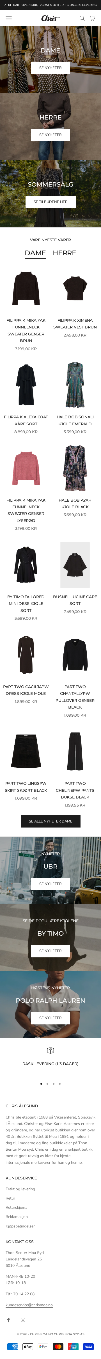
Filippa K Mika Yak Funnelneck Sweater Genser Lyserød (25, 510)
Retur (10, 1198)
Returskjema (16, 1207)
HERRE (64, 253)
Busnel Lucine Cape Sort (75, 600)
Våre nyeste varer (50, 239)
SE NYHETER (50, 67)
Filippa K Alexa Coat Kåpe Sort (26, 420)
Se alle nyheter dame (50, 821)
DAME (35, 253)
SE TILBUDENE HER (51, 201)
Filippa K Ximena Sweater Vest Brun (75, 324)
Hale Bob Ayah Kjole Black (75, 503)
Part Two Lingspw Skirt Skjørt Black (26, 787)
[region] (50, 1060)
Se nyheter (50, 883)
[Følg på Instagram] (23, 1320)
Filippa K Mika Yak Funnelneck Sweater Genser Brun (25, 330)
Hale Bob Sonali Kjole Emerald (75, 420)
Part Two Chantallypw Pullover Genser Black (75, 697)
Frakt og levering (20, 1189)
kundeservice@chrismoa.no (29, 1305)
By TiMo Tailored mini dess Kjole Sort (26, 603)
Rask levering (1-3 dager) (50, 1063)
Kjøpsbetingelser (20, 1226)
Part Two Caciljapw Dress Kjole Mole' (26, 690)
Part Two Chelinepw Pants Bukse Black (75, 790)
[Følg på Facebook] (8, 1320)
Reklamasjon (17, 1216)
